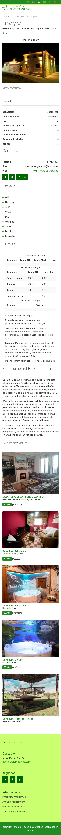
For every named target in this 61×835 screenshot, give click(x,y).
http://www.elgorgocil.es (46, 171)
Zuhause (6, 17)
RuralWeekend (15, 7)
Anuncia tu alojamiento (14, 802)
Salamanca (19, 17)
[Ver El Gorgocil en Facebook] (5, 177)
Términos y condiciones (14, 811)
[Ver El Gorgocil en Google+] (19, 177)
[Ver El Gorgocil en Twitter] (12, 177)
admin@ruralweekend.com (16, 761)
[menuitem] (6, 16)
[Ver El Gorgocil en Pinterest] (25, 177)
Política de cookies (12, 806)
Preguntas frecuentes (14, 797)
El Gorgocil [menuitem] (32, 17)
